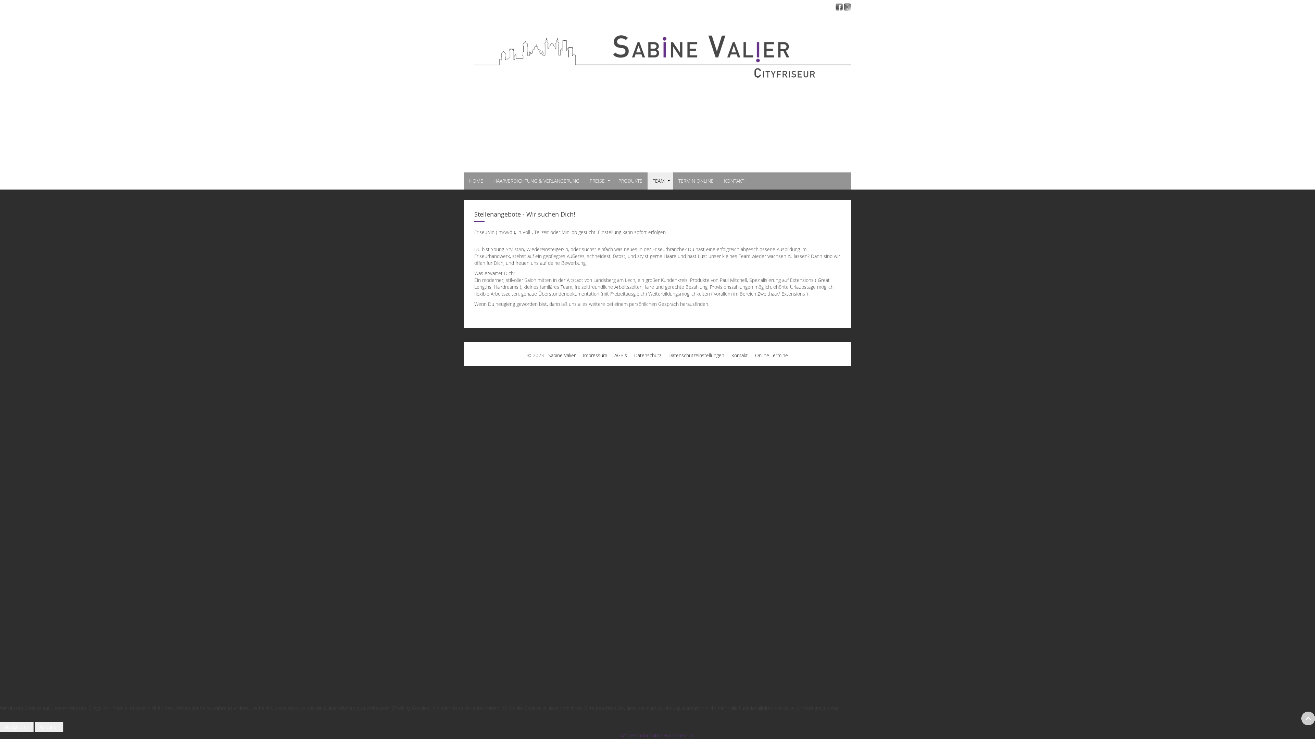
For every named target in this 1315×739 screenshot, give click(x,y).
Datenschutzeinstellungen (696, 355)
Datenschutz (647, 355)
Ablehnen (49, 727)
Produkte (630, 181)
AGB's (620, 355)
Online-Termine (771, 355)
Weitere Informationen (645, 735)
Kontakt (734, 181)
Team (659, 181)
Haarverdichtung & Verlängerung (536, 181)
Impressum (595, 355)
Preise (597, 181)
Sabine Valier (562, 355)
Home (476, 181)
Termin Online (696, 181)
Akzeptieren (16, 727)
